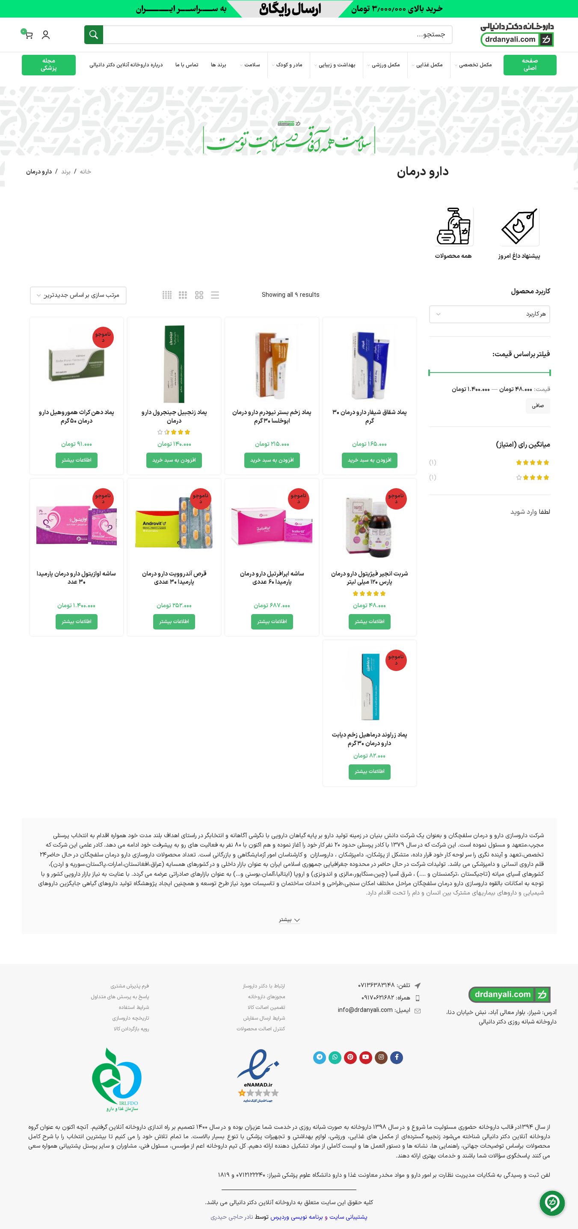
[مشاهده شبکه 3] (183, 295)
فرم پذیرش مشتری (130, 986)
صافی (538, 406)
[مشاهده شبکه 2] (199, 295)
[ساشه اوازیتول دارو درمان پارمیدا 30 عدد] (76, 525)
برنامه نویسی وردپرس (296, 1217)
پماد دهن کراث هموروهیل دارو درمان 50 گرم (76, 417)
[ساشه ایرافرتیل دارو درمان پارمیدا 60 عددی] (271, 525)
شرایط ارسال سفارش (264, 1018)
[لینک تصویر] (258, 1076)
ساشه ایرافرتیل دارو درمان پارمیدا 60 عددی (272, 578)
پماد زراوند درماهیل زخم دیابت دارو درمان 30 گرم (369, 739)
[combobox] (489, 314)
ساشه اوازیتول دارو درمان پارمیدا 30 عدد (76, 578)
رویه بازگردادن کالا (131, 1029)
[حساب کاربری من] (45, 34)
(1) (432, 463)
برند (66, 171)
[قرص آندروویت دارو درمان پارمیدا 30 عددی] (174, 525)
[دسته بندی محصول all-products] (453, 236)
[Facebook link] (396, 1057)
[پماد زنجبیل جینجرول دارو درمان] (174, 364)
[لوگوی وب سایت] (517, 34)
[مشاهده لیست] (215, 295)
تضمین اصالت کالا (266, 1007)
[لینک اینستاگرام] (381, 1057)
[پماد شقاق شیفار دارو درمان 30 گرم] (369, 364)
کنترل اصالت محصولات (261, 1029)
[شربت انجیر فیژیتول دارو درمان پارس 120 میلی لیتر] (369, 525)
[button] (369, 460)
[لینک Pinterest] (350, 1057)
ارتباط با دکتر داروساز (264, 986)
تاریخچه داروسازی (131, 1018)
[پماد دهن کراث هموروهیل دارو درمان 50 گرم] (76, 364)
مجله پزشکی (49, 65)
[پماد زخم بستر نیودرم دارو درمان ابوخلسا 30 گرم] (271, 364)
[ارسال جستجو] (93, 34)
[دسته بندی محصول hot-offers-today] (519, 236)
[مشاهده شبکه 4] (167, 295)
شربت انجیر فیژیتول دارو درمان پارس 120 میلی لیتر (369, 578)
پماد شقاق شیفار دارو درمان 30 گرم (369, 417)
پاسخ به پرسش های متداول (120, 997)
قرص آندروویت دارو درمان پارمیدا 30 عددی (174, 578)
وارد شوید (523, 512)
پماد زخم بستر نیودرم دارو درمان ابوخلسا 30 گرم (271, 417)
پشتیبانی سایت (348, 1217)
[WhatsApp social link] (335, 1057)
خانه (85, 171)
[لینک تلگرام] (319, 1057)
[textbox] (489, 314)
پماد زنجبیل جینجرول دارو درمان (174, 417)
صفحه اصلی (530, 65)
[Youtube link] (365, 1057)
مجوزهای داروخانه (266, 997)
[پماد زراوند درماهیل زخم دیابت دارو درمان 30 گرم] (369, 687)
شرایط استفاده (134, 1007)
